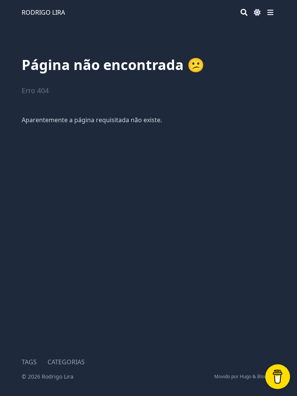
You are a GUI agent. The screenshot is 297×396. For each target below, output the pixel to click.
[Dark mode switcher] (257, 12)
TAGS (29, 362)
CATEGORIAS (66, 362)
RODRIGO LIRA (43, 12)
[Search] (244, 12)
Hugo (245, 376)
